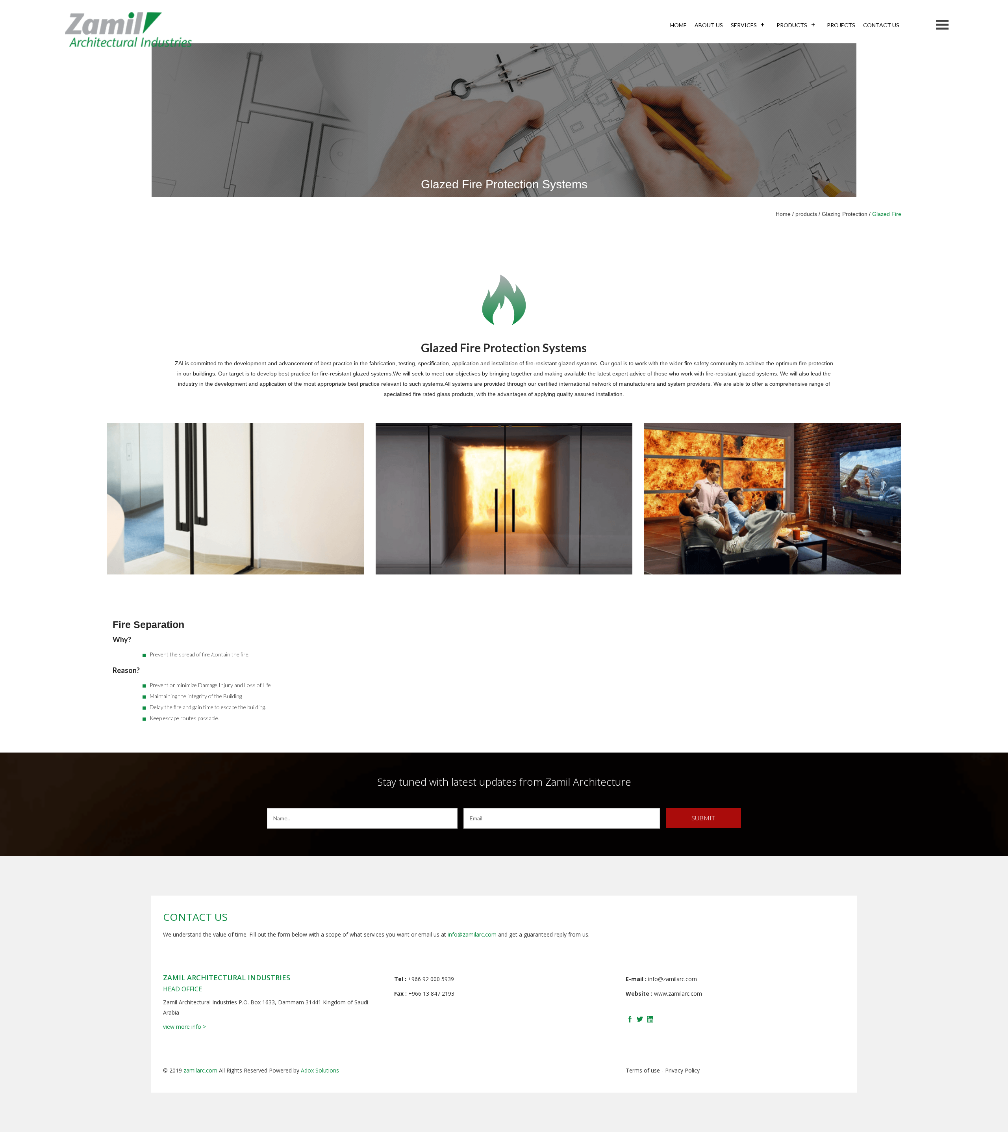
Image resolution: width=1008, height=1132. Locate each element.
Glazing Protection (844, 214)
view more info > (184, 1026)
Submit (703, 818)
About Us (709, 25)
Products (791, 25)
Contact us (881, 25)
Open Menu (942, 24)
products (806, 214)
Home (678, 25)
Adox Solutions (320, 1070)
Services (744, 25)
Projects (841, 25)
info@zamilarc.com (472, 934)
